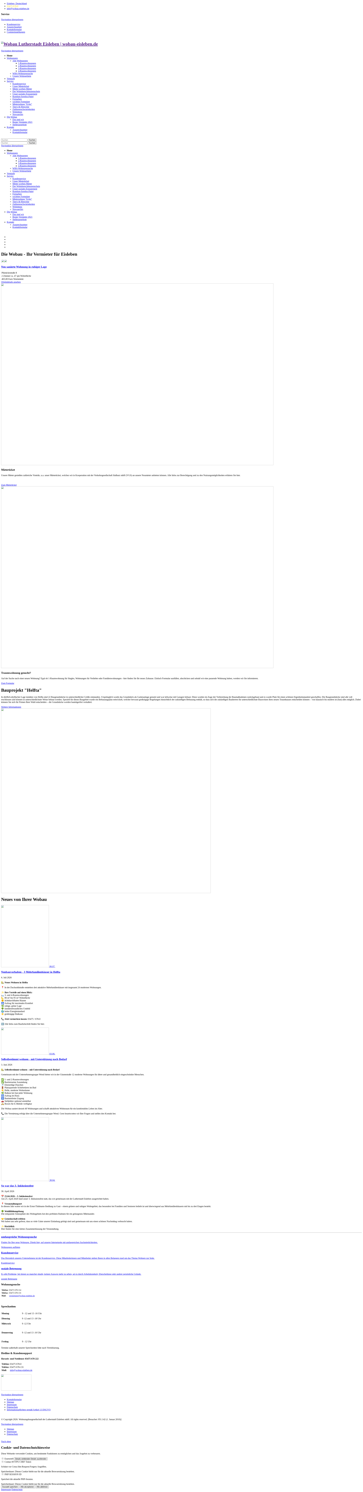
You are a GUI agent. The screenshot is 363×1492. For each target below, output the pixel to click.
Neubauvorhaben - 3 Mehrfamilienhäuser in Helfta (30, 971)
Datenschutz (17, 1489)
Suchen (32, 140)
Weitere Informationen (11, 707)
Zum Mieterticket (9, 485)
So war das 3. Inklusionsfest (17, 1185)
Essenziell (9, 1458)
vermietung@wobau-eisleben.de (22, 1296)
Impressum (6, 1489)
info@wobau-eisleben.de (21, 1370)
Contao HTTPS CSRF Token (18, 1462)
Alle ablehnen (42, 1487)
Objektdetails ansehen (11, 282)
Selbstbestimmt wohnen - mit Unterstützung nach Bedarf (34, 1059)
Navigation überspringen (12, 19)
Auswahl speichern (10, 1487)
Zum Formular (7, 683)
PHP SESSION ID (13, 1474)
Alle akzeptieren (27, 1487)
